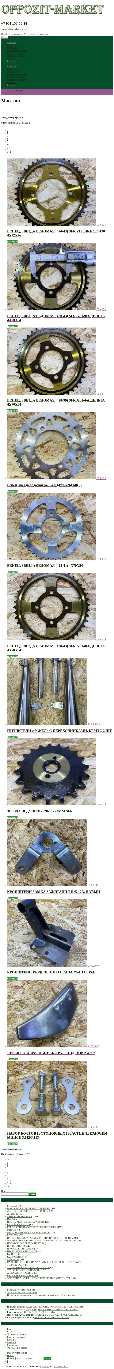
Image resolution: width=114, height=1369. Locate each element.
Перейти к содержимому (36, 34)
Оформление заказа (17, 50)
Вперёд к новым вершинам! (21, 1289)
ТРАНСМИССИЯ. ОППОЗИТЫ (23, 1270)
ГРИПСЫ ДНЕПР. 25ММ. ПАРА (38, 1312)
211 (9, 146)
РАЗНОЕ (11, 1254)
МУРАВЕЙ (13, 1235)
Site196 (45, 1366)
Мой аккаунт (13, 48)
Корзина (11, 58)
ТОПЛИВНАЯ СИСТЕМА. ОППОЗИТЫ (28, 1267)
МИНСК (11, 1230)
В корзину (12, 241)
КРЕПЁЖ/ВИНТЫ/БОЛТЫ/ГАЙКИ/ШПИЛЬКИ (32, 1227)
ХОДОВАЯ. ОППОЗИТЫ (20, 1273)
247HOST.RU (61, 1366)
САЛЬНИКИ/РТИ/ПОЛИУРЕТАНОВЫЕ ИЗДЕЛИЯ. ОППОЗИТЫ (41, 1262)
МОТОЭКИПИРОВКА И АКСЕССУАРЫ (28, 1232)
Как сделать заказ (16, 53)
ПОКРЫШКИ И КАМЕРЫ (21, 1248)
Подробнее (12, 410)
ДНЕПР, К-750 (14, 1213)
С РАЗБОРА (13, 1259)
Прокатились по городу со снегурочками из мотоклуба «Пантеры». (41, 1295)
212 (9, 149)
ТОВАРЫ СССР (15, 1265)
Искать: (11, 1358)
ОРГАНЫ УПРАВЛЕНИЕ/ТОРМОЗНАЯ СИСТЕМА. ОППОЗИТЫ (41, 1240)
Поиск (4, 1191)
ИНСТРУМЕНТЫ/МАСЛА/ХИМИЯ (26, 1222)
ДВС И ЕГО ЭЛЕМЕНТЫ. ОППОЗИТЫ (28, 1211)
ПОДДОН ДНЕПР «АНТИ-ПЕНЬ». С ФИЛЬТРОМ (52, 1309)
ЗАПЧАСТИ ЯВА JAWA (19, 1216)
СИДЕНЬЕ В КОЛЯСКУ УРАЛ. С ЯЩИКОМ (58, 1314)
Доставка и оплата (16, 56)
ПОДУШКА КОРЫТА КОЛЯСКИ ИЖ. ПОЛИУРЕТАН (54, 1306)
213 (9, 152)
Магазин (11, 42)
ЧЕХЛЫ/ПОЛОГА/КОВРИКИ (22, 1275)
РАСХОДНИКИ (15, 1256)
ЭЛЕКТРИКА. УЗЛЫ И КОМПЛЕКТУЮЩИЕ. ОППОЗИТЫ (38, 1278)
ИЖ (9, 1219)
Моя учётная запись (17, 1353)
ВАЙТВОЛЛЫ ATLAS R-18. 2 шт (51, 1317)
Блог (9, 1329)
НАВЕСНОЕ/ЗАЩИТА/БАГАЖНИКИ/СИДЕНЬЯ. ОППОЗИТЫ (40, 1238)
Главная (11, 61)
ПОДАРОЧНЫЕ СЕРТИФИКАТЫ (25, 1243)
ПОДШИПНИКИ (16, 1246)
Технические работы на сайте (22, 1292)
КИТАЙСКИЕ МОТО (18, 1224)
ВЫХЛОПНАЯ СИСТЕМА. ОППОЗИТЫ (28, 1208)
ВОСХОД (12, 1205)
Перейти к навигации (12, 34)
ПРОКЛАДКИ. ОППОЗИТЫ (22, 1251)
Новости (11, 45)
